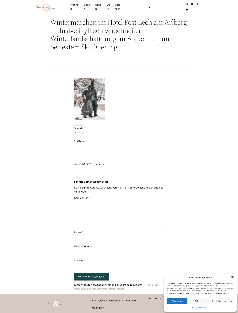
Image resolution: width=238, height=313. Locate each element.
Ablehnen (199, 301)
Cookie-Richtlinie (199, 308)
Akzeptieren (177, 301)
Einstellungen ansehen (222, 301)
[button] (232, 277)
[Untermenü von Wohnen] (80, 7)
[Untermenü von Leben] (91, 7)
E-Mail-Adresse (84, 246)
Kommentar (82, 198)
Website (78, 260)
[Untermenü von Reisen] (103, 7)
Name (78, 232)
